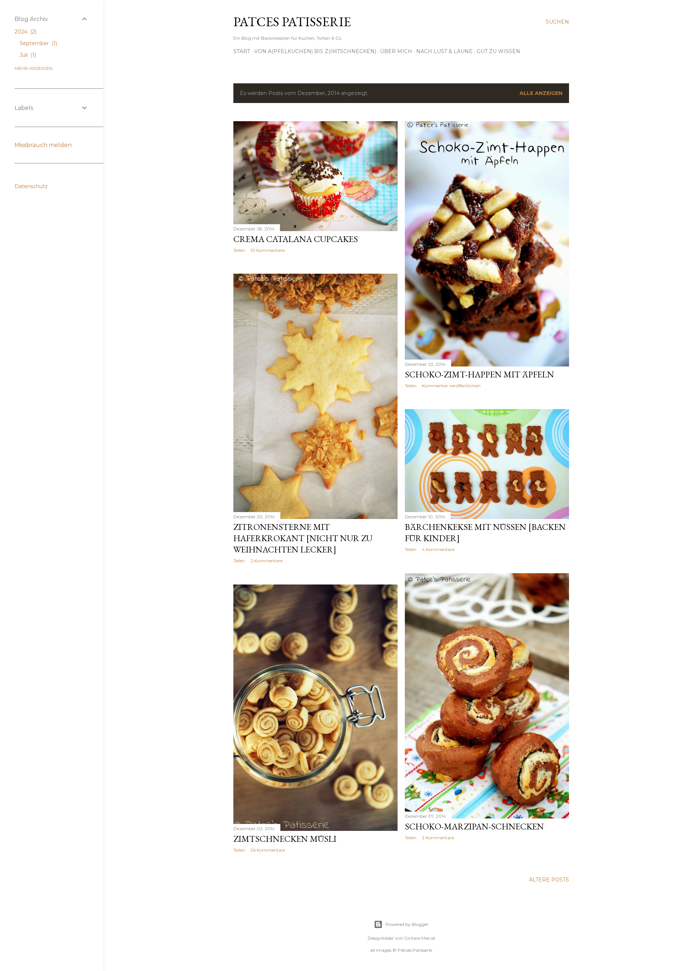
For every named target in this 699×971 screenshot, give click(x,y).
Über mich (396, 51)
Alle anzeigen (541, 93)
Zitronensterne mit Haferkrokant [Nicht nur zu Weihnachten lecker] (302, 538)
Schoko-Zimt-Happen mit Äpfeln (479, 374)
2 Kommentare (266, 560)
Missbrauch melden (43, 145)
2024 (25, 31)
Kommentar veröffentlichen (451, 385)
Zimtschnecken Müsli (284, 838)
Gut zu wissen (498, 51)
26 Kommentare (267, 850)
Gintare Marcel (419, 938)
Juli (27, 55)
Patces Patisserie (292, 21)
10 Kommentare (267, 250)
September (38, 43)
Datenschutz (31, 186)
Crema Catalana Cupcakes (295, 239)
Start (241, 51)
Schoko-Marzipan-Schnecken (474, 826)
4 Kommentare (438, 549)
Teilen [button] (239, 250)
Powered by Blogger (407, 924)
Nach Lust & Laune (444, 51)
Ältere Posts (549, 879)
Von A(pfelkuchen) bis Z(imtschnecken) (315, 51)
